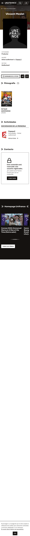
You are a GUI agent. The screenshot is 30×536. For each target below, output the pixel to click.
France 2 (18, 59)
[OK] (15, 533)
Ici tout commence (5, 110)
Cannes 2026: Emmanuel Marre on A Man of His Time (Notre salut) (11, 230)
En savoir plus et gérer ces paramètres (12, 529)
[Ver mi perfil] (26, 3)
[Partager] (22, 76)
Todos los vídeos (8, 246)
